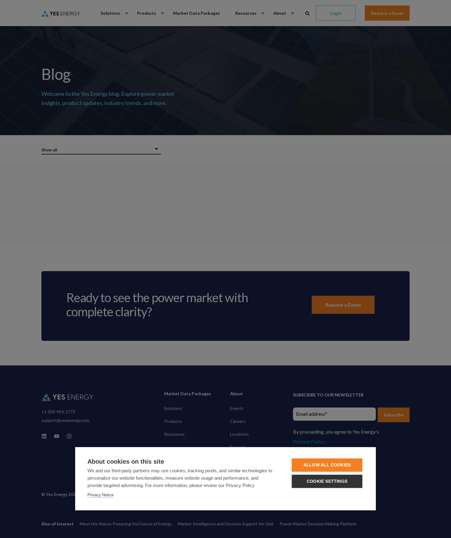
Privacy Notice (100, 495)
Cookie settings (327, 481)
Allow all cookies (327, 465)
